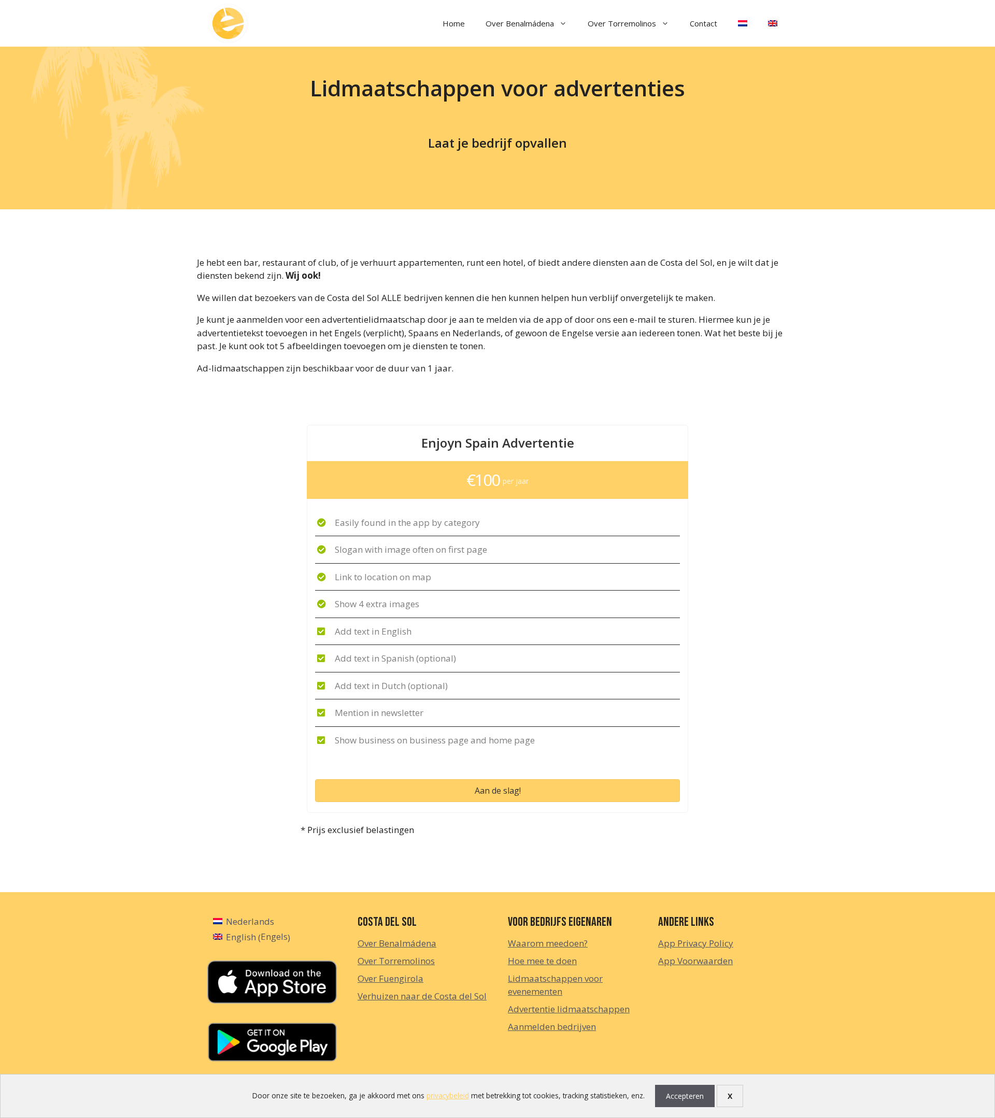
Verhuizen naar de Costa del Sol (422, 996)
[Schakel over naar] (743, 23)
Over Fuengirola (390, 978)
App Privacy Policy (695, 943)
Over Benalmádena (520, 23)
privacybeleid (448, 1095)
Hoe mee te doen (542, 961)
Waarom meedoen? (548, 943)
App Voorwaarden (695, 961)
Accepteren (685, 1096)
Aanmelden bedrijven (552, 1027)
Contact (703, 23)
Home (454, 23)
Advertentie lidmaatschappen (569, 1009)
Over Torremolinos (622, 23)
